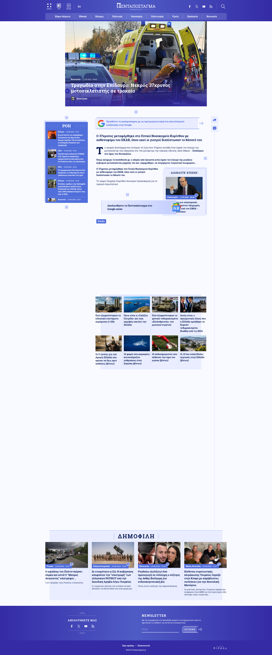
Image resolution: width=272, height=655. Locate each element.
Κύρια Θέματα (62, 16)
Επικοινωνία (144, 645)
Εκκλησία (192, 16)
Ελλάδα (101, 221)
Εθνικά (83, 16)
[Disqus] (150, 413)
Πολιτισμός (157, 16)
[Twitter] (196, 6)
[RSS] (211, 6)
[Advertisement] (150, 262)
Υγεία (175, 16)
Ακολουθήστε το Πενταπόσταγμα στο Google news (129, 207)
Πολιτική (117, 16)
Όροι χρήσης (128, 645)
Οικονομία (136, 16)
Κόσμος (99, 16)
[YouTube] (203, 6)
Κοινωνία (212, 16)
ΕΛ (79, 6)
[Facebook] (189, 6)
